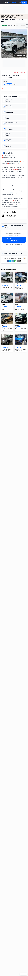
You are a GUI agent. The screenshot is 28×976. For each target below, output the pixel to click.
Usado (17, 15)
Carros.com (3, 15)
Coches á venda (10, 15)
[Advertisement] (14, 9)
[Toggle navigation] (2, 2)
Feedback (24, 974)
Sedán (21, 15)
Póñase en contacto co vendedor (14, 239)
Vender (24, 2)
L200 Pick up (10, 16)
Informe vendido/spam (19, 72)
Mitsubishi (3, 16)
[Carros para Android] (20, 2)
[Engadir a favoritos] (25, 20)
